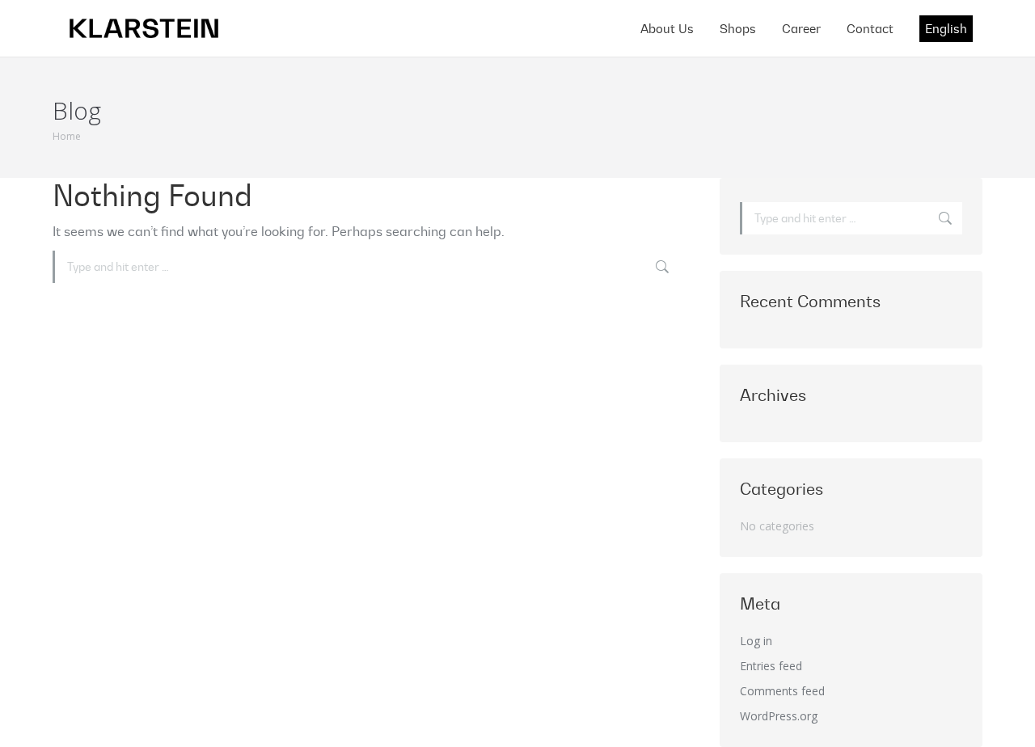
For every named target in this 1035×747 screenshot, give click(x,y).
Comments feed (782, 690)
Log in (756, 640)
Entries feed (771, 665)
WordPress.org (778, 716)
